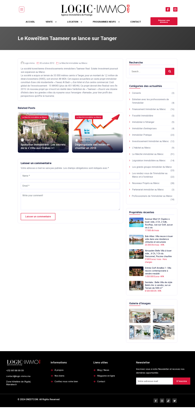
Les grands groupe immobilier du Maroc (152, 167)
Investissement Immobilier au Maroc (150, 141)
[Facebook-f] (168, 9)
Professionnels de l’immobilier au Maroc (152, 196)
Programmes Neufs (104, 22)
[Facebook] (156, 400)
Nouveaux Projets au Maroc (145, 183)
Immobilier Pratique (142, 135)
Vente (49, 22)
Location (72, 22)
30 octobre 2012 (47, 63)
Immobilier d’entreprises (144, 128)
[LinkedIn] (168, 400)
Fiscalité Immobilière (142, 115)
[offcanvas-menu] (21, 9)
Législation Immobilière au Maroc (148, 160)
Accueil (30, 22)
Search (169, 71)
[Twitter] (174, 400)
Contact (135, 22)
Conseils (136, 93)
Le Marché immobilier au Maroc (73, 63)
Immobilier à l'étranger (143, 122)
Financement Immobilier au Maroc (149, 109)
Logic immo (29, 63)
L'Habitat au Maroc (141, 147)
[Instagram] (175, 9)
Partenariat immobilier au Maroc (148, 189)
